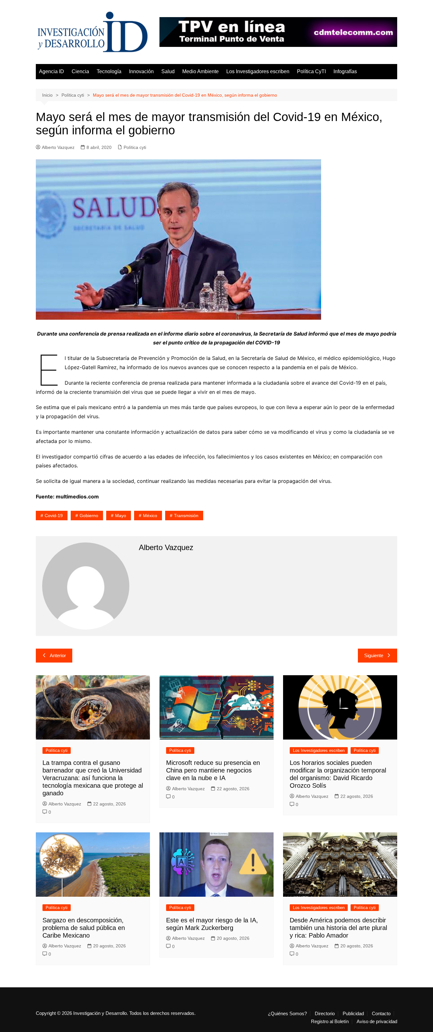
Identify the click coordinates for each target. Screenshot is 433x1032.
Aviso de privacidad (377, 1021)
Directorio (325, 1013)
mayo (120, 515)
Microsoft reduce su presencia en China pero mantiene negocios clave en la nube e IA (213, 770)
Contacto (381, 1013)
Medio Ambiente (200, 71)
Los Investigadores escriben (257, 71)
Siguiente (373, 655)
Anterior (58, 655)
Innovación (141, 71)
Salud (168, 71)
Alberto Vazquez (58, 147)
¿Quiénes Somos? (287, 1013)
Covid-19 (54, 515)
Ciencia (80, 71)
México (150, 515)
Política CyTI (311, 71)
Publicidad (353, 1013)
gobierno (89, 515)
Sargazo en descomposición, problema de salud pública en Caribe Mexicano (83, 928)
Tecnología (109, 71)
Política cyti (135, 147)
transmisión (186, 515)
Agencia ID (51, 71)
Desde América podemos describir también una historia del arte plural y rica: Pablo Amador (338, 928)
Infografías (345, 71)
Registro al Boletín (330, 1021)
